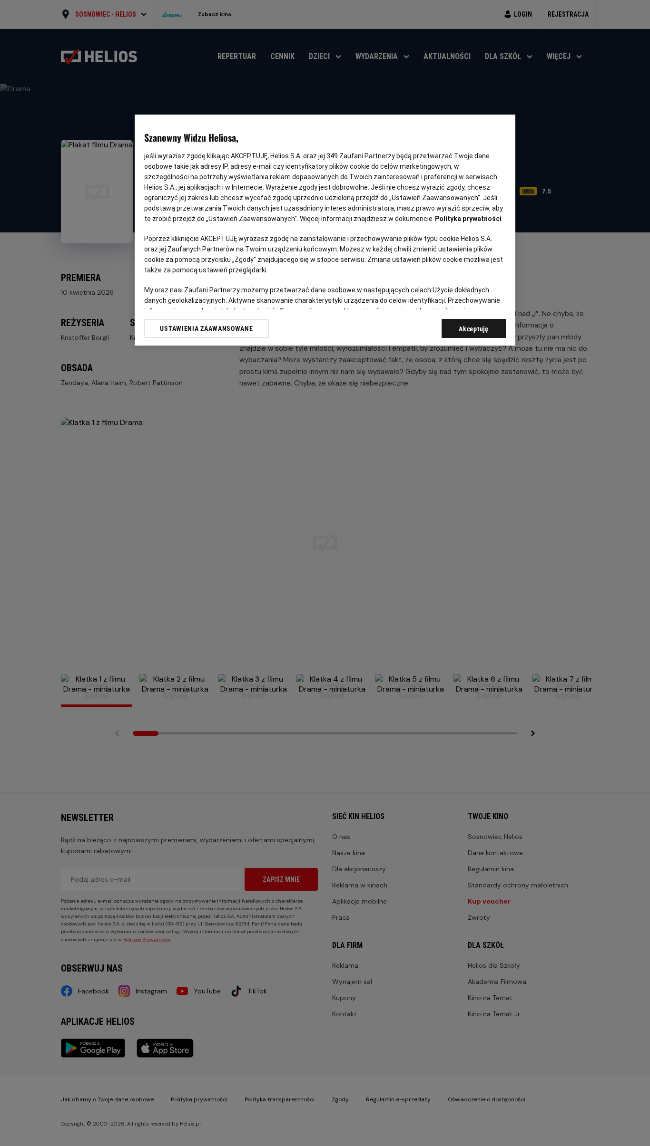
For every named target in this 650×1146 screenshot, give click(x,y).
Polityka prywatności (468, 218)
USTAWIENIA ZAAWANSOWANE (206, 328)
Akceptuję (473, 329)
